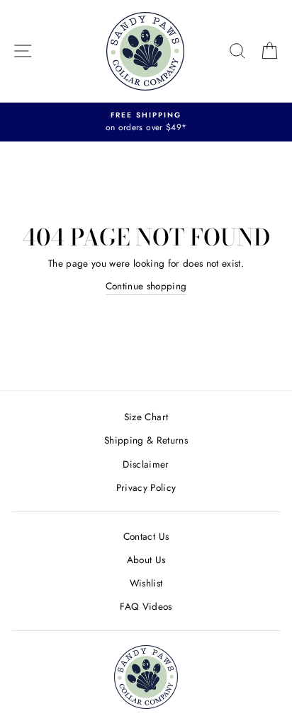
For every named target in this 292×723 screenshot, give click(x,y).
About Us (146, 560)
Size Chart (146, 417)
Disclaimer (146, 464)
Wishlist (146, 583)
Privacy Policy (146, 487)
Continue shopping (146, 286)
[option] (146, 122)
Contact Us (146, 536)
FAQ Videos (146, 606)
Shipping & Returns (146, 440)
